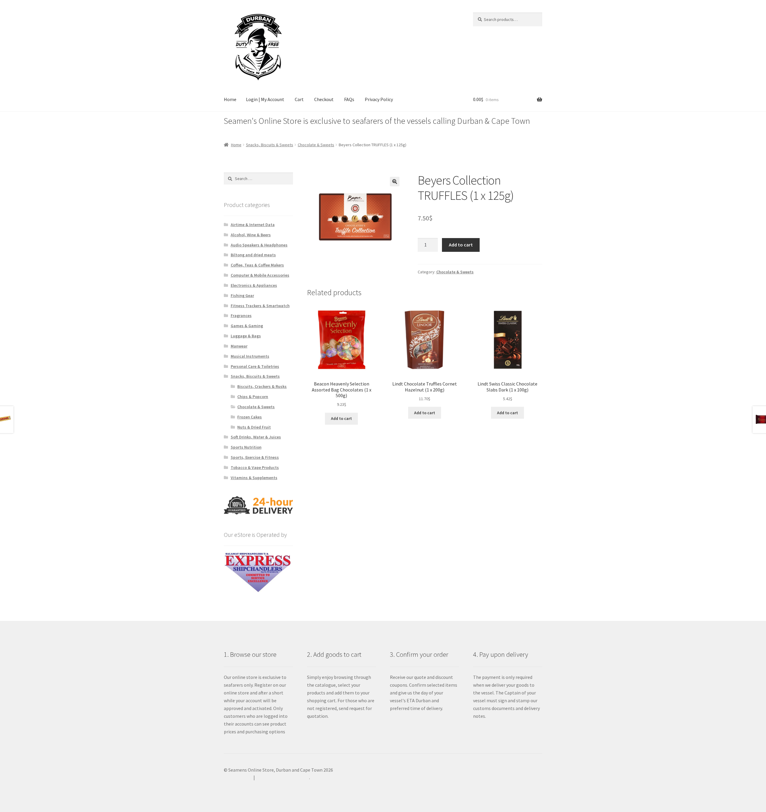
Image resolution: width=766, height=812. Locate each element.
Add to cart (461, 245)
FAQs (349, 99)
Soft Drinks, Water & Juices (256, 437)
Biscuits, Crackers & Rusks (262, 386)
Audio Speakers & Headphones (259, 245)
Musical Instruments (250, 356)
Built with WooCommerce (282, 777)
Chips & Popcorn (252, 396)
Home (230, 99)
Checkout (324, 99)
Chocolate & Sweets (316, 144)
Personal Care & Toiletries (255, 366)
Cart (299, 99)
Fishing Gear (242, 295)
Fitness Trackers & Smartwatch (260, 305)
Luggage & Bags (246, 336)
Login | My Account (265, 99)
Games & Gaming (247, 325)
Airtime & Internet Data (253, 224)
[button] (394, 181)
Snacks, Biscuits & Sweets (269, 144)
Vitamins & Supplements (254, 477)
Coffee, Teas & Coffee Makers (257, 265)
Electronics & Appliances (254, 285)
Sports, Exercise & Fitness (255, 457)
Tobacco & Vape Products (255, 467)
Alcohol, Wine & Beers (251, 234)
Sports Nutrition (246, 447)
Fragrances (241, 315)
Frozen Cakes (249, 417)
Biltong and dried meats (253, 255)
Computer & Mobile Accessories (260, 275)
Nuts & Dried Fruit (254, 427)
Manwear (239, 346)
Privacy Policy (379, 99)
